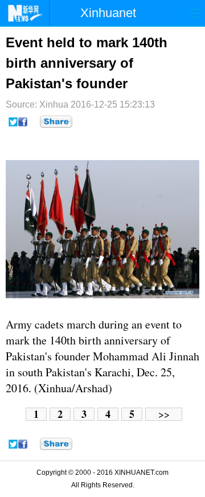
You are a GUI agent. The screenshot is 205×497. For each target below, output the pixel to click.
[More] (56, 122)
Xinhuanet (108, 13)
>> (164, 414)
